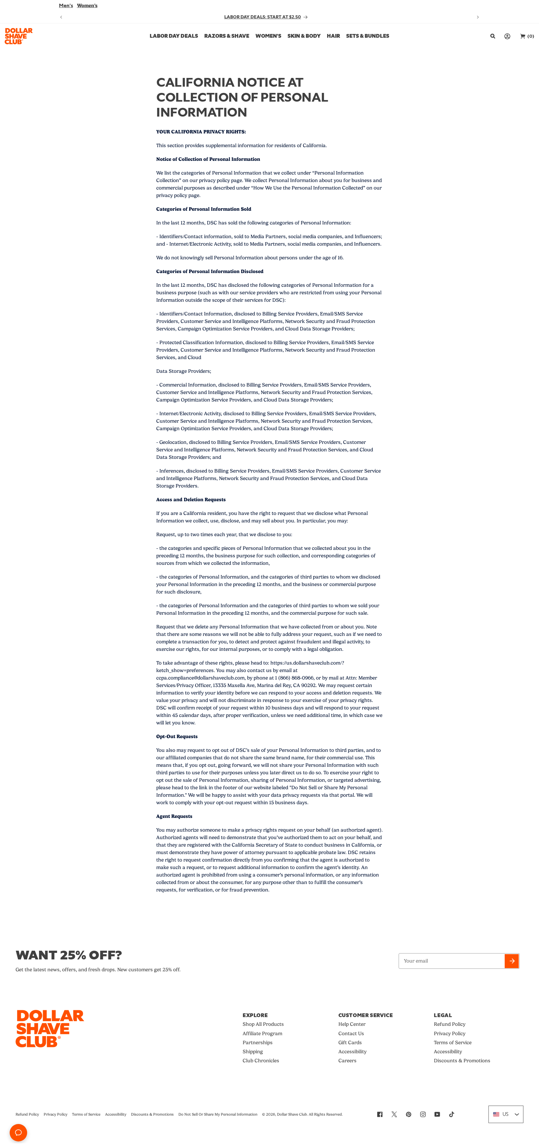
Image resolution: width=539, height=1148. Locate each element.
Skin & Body (304, 36)
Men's (66, 5)
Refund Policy (449, 1024)
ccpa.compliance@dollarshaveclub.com (200, 678)
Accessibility (352, 1051)
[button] (492, 36)
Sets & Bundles (367, 36)
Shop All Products (263, 1024)
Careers (347, 1061)
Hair (333, 36)
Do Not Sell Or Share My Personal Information (217, 1114)
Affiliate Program (262, 1033)
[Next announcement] (478, 17)
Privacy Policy (449, 1033)
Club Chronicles (261, 1061)
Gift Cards (350, 1042)
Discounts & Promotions (462, 1061)
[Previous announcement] (61, 17)
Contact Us (351, 1033)
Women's (87, 5)
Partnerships (258, 1042)
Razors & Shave (226, 36)
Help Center (352, 1024)
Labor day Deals (174, 36)
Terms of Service (453, 1042)
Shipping (253, 1051)
